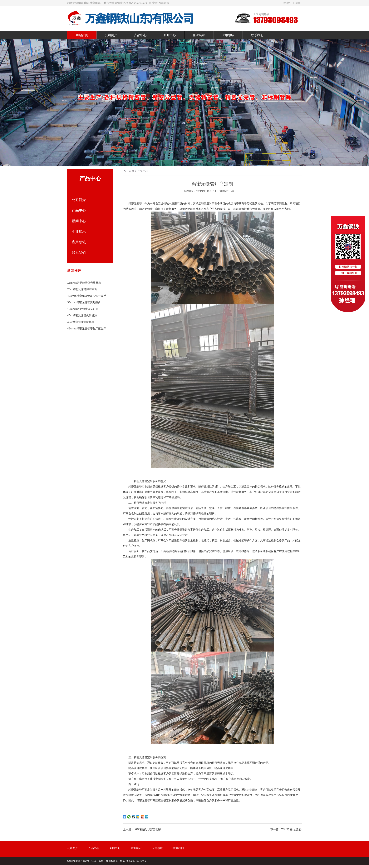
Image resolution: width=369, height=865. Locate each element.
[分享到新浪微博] (142, 816)
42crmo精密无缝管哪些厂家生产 (86, 328)
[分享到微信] (129, 816)
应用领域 (228, 35)
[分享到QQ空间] (138, 816)
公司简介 (111, 35)
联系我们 (257, 35)
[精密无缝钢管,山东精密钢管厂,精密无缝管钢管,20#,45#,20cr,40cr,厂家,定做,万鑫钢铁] (130, 18)
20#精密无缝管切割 (148, 829)
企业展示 (199, 35)
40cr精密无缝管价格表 (80, 321)
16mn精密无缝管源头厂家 (82, 308)
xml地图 (287, 3)
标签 (298, 3)
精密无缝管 (135, 203)
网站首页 (82, 35)
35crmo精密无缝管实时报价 (84, 302)
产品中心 (140, 35)
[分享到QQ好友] (133, 816)
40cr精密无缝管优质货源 (82, 315)
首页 (131, 170)
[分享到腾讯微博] (146, 816)
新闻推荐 (74, 270)
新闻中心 (169, 35)
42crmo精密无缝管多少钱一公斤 (86, 295)
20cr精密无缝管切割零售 (82, 289)
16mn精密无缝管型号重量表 (84, 282)
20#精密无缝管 (291, 829)
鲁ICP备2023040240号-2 (133, 861)
